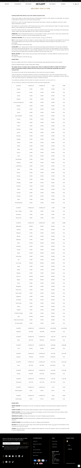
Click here (54, 424)
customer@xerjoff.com (50, 80)
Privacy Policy (54, 441)
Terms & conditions (36, 449)
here (44, 37)
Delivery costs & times (37, 452)
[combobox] (72, 445)
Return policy (35, 455)
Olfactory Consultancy (37, 444)
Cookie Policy (54, 444)
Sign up (25, 443)
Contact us (35, 441)
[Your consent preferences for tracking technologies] (79, 466)
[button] (7, 4)
